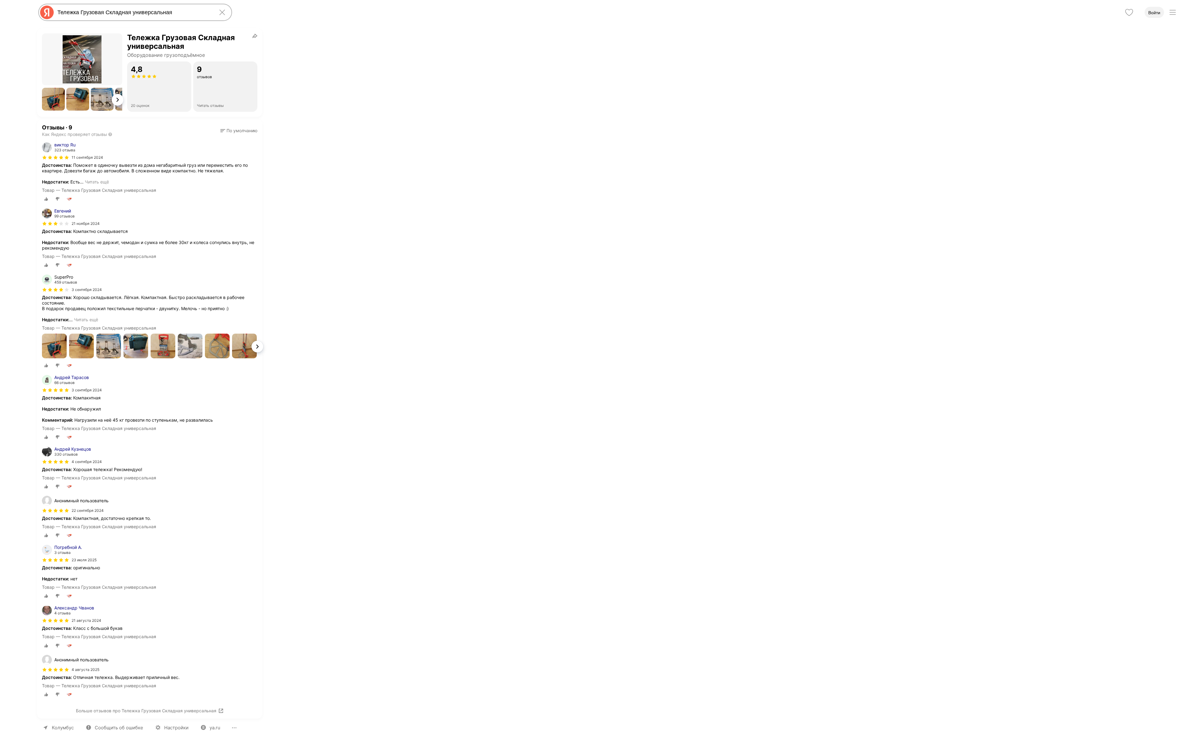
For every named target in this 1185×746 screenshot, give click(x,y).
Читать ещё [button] (97, 181)
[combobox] (134, 12)
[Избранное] (1129, 12)
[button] (53, 99)
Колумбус (63, 728)
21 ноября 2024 (86, 223)
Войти (1154, 12)
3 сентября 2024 (87, 390)
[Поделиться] (254, 35)
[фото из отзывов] (54, 346)
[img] (55, 157)
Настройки (176, 728)
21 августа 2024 (86, 620)
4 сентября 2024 (87, 461)
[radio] (46, 199)
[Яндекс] (47, 12)
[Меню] (1172, 12)
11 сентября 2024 (87, 157)
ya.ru (215, 728)
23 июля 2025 (84, 560)
